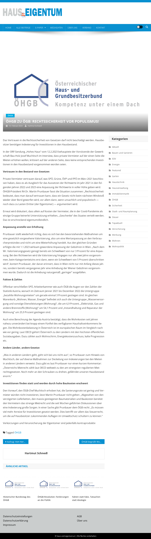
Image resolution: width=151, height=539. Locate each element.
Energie (116, 164)
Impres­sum (9, 524)
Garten (115, 176)
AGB (79, 516)
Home (8, 27)
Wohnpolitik (118, 246)
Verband (86, 27)
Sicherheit (117, 205)
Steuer (115, 217)
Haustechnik (118, 182)
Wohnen (116, 240)
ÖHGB (10, 115)
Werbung (116, 234)
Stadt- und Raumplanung (124, 211)
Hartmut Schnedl (35, 126)
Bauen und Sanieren (122, 152)
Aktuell (115, 147)
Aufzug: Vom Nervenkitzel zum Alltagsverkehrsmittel (17, 441)
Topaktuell (117, 223)
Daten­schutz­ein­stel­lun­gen (17, 516)
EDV (114, 158)
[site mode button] (140, 26)
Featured (116, 170)
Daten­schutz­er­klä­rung (15, 520)
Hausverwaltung (120, 188)
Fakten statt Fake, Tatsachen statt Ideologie (86, 498)
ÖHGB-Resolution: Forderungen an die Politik (53, 498)
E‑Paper (39, 27)
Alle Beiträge (23, 27)
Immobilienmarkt (120, 193)
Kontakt (100, 27)
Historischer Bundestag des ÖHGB (16, 498)
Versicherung (118, 229)
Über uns (72, 27)
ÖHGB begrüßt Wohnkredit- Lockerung (93, 441)
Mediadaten (56, 27)
